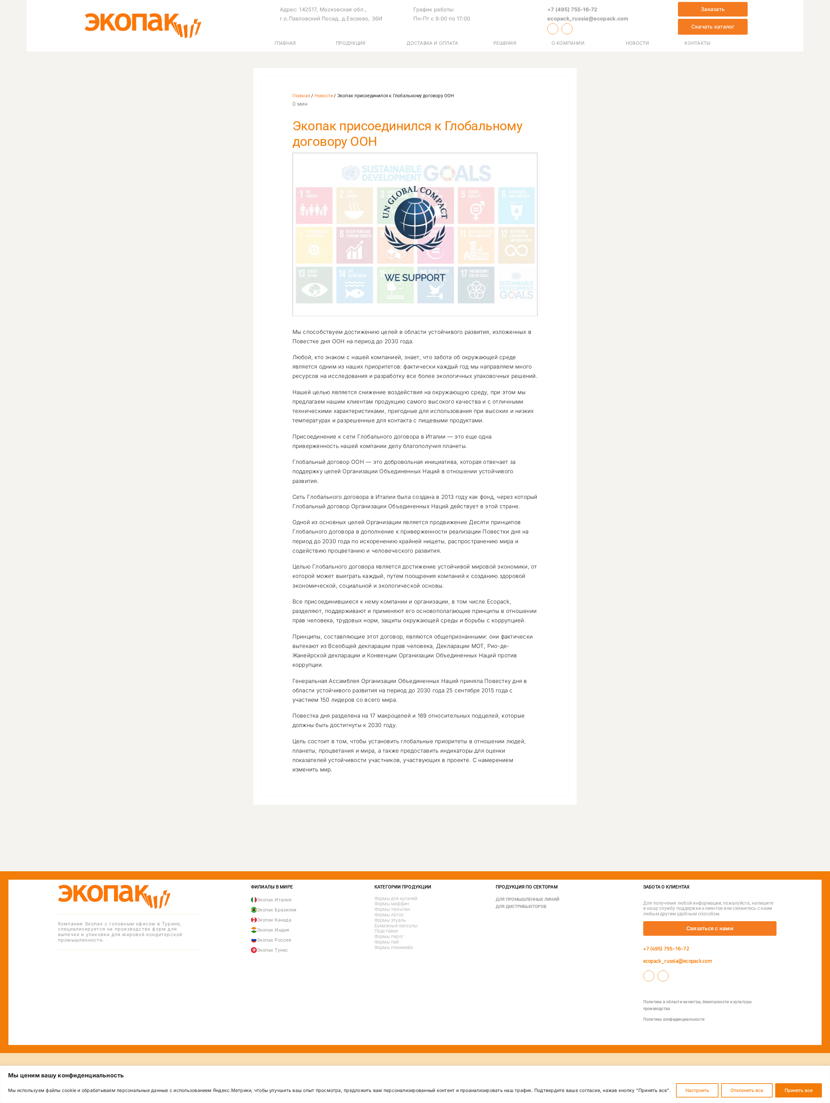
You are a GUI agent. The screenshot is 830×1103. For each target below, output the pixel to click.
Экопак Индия (273, 930)
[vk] (552, 28)
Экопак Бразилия (277, 909)
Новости (323, 95)
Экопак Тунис (272, 950)
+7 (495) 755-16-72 (572, 9)
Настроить (697, 1090)
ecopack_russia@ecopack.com (587, 18)
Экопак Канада (274, 919)
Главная (301, 95)
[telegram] (567, 28)
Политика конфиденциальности (674, 1019)
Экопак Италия (274, 899)
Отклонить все (746, 1090)
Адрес (288, 9)
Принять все (798, 1090)
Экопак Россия (274, 940)
